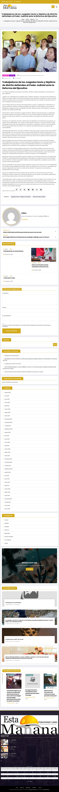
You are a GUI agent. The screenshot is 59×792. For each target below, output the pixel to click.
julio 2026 (7, 395)
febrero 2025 (7, 452)
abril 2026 (7, 405)
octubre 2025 (8, 425)
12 (7, 770)
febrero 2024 (7, 492)
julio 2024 (7, 475)
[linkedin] (24, 189)
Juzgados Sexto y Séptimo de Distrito (26, 75)
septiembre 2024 (8, 469)
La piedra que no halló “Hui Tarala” (13, 363)
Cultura (6, 520)
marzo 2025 (7, 449)
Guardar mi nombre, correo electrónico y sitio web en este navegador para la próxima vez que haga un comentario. (26, 326)
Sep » (31, 777)
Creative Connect (32, 785)
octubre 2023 (8, 502)
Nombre (4, 307)
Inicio (17, 783)
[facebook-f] (54, 1)
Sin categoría (8, 540)
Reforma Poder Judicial (39, 75)
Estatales (5, 75)
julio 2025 (7, 435)
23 (40, 772)
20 (17, 772)
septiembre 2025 (8, 429)
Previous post (6, 230)
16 (40, 770)
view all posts (25, 219)
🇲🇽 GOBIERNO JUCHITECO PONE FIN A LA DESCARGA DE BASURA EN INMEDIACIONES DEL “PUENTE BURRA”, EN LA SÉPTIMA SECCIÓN (29, 621)
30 (40, 774)
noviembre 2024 (8, 462)
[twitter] (20, 189)
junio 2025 (7, 439)
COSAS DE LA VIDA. (9, 278)
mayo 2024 (7, 482)
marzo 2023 (7, 508)
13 (17, 770)
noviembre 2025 (8, 422)
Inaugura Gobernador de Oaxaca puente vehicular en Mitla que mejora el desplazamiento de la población (28, 690)
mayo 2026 (7, 402)
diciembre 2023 (8, 498)
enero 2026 (7, 415)
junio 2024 (7, 479)
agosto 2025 (8, 432)
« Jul (28, 777)
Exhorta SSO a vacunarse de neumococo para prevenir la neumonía (9, 693)
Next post (5, 235)
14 (25, 770)
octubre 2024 (8, 465)
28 (25, 774)
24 (47, 772)
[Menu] (53, 6)
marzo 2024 (7, 489)
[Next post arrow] (55, 237)
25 (55, 772)
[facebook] (16, 189)
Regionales (7, 533)
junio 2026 (7, 399)
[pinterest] (32, 189)
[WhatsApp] (36, 189)
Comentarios (5, 293)
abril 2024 (7, 485)
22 (32, 772)
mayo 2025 (7, 442)
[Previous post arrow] (55, 231)
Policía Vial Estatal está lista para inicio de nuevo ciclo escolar (22, 232)
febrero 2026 (7, 412)
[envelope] (28, 189)
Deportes (7, 523)
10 (47, 768)
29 (32, 774)
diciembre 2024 (8, 459)
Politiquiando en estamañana (13, 251)
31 (47, 774)
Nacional (12, 75)
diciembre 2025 (8, 419)
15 (32, 770)
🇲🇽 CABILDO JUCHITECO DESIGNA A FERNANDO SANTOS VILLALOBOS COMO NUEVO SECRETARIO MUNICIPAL (47, 690)
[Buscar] (56, 7)
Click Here (29, 569)
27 (17, 774)
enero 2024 (7, 495)
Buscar (6, 340)
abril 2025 (7, 445)
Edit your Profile (43, 216)
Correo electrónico (6, 315)
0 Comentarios (18, 78)
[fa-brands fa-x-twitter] (56, 1)
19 (7, 772)
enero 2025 (7, 455)
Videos (6, 543)
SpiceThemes (46, 785)
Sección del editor (9, 536)
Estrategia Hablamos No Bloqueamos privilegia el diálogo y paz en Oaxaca (26, 237)
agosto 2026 (8, 392)
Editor (24, 213)
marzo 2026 (7, 409)
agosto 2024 (8, 472)
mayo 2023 (7, 505)
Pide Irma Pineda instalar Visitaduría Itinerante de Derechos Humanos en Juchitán (42, 266)
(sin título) (13, 736)
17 (47, 770)
